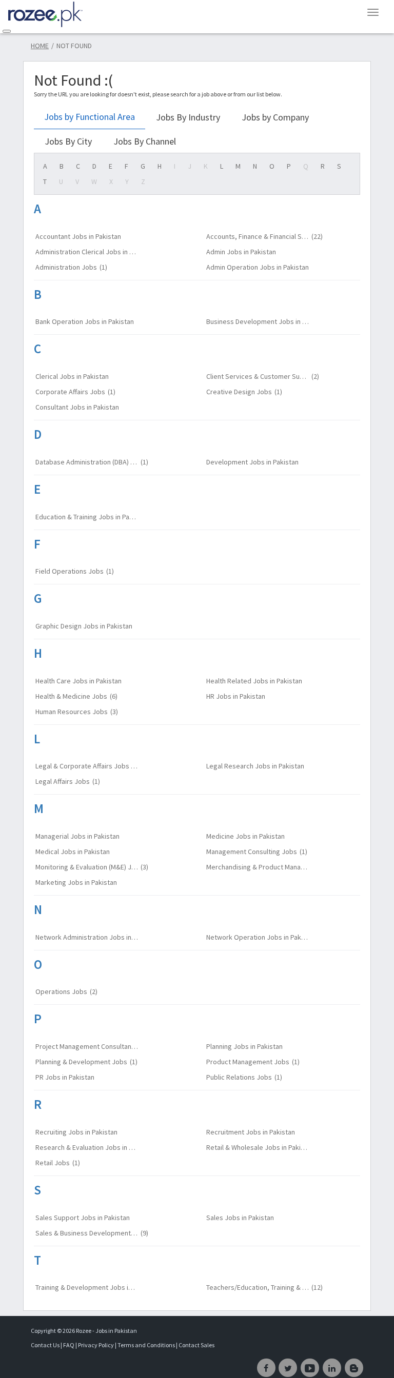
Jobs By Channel (144, 141)
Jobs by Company (275, 117)
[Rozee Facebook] (266, 1368)
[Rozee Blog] (354, 1368)
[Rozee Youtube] (310, 1368)
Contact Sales (196, 1345)
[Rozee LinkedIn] (332, 1368)
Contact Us (45, 1345)
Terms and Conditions (146, 1345)
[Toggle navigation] (7, 31)
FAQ (68, 1345)
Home (40, 45)
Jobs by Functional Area (89, 117)
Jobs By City (68, 141)
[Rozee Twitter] (288, 1368)
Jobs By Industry (188, 117)
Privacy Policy (96, 1345)
